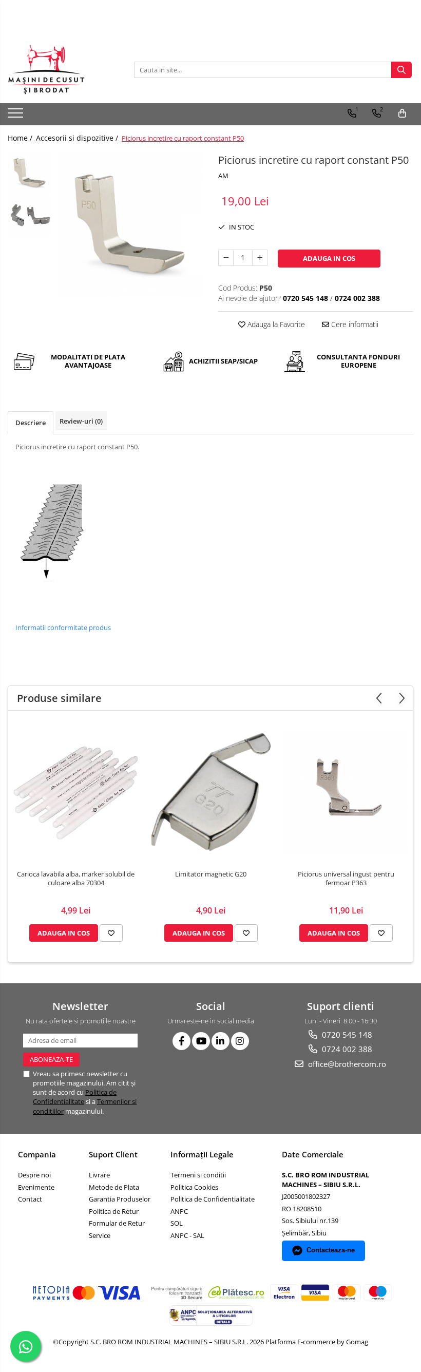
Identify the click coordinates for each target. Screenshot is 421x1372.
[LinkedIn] (220, 1041)
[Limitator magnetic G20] (210, 793)
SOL (176, 1223)
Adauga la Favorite (275, 324)
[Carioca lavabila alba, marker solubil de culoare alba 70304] (75, 793)
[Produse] (17, 116)
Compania (37, 1154)
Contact (30, 1199)
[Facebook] (181, 1041)
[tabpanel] (129, 224)
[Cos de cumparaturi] (402, 113)
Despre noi (34, 1174)
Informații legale (202, 1154)
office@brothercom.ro (346, 1064)
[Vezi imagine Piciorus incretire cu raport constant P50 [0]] (29, 172)
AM (223, 175)
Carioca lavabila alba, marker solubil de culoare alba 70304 (76, 878)
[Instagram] (240, 1041)
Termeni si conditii (198, 1174)
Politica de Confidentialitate (75, 1097)
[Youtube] (201, 1041)
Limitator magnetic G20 (210, 874)
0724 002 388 (346, 1049)
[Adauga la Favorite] (111, 933)
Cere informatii (353, 324)
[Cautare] (401, 70)
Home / (21, 138)
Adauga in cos (329, 258)
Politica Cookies (194, 1187)
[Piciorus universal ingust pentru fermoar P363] (345, 793)
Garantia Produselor (119, 1199)
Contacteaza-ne (331, 1250)
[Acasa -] (59, 70)
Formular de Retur (117, 1223)
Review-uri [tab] (81, 421)
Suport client (113, 1154)
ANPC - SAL (187, 1235)
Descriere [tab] (30, 422)
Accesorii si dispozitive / (78, 138)
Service (99, 1235)
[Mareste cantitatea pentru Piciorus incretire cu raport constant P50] (259, 258)
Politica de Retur (114, 1211)
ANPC (179, 1211)
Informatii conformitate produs (63, 627)
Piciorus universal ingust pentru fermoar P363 (346, 878)
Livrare (99, 1174)
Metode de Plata (114, 1187)
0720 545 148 (346, 1035)
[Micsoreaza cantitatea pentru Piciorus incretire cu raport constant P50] (226, 258)
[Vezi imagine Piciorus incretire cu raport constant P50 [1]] (29, 216)
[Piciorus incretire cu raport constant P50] (129, 224)
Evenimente (36, 1187)
